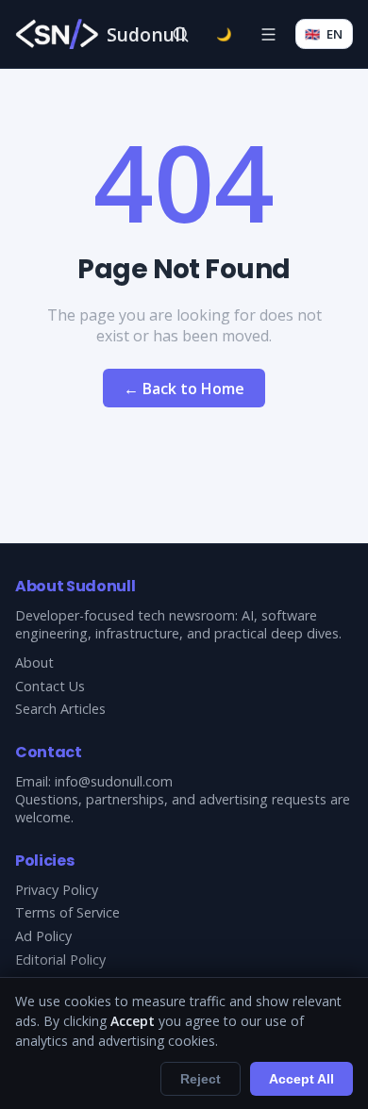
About (34, 662)
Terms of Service (67, 912)
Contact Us (50, 686)
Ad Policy (43, 936)
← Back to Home (184, 388)
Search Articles (60, 709)
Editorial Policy (60, 959)
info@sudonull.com (114, 781)
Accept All (301, 1078)
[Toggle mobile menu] (268, 34)
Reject (200, 1078)
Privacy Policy (56, 890)
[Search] (180, 34)
